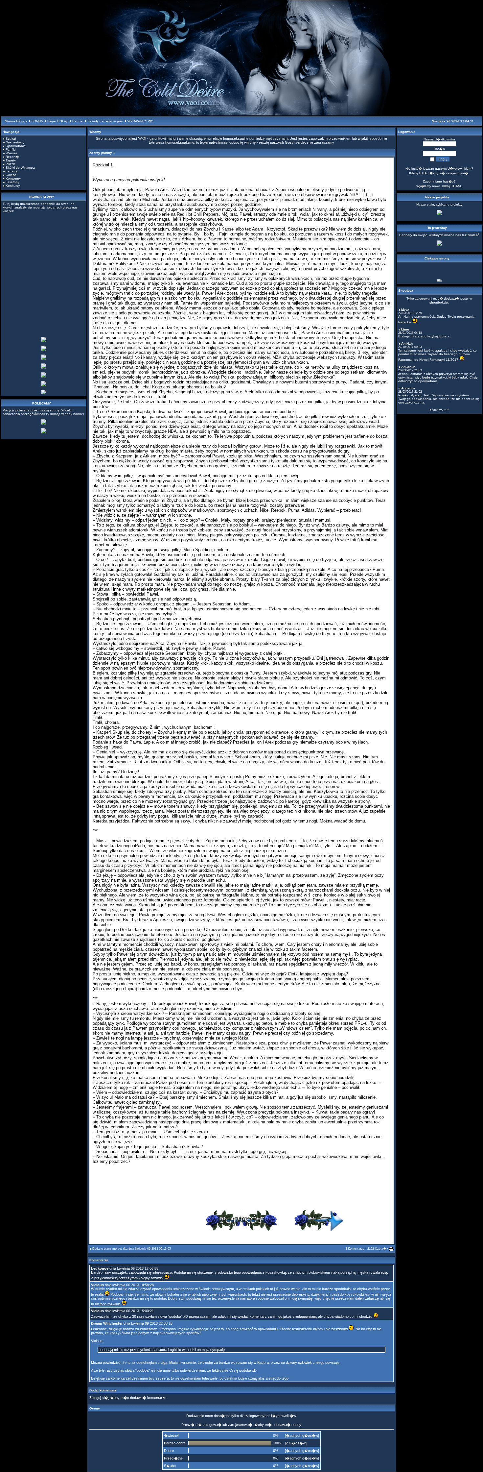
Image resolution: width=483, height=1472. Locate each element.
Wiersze (11, 153)
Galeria (11, 175)
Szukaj (11, 138)
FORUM (37, 121)
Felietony (12, 182)
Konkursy (13, 185)
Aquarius (408, 367)
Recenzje (13, 157)
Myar (405, 309)
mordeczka (119, 1248)
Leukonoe (99, 1268)
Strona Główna (16, 121)
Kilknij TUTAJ (418, 173)
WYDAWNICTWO (140, 121)
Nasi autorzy (15, 142)
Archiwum (439, 409)
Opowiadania (16, 146)
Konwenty (13, 178)
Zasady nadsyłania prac (105, 121)
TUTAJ (456, 186)
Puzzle (11, 164)
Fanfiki (10, 149)
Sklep (64, 121)
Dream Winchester (107, 1323)
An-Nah (407, 343)
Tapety (11, 160)
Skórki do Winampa (20, 167)
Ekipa (51, 121)
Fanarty (11, 171)
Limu (405, 329)
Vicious (97, 1285)
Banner (77, 121)
